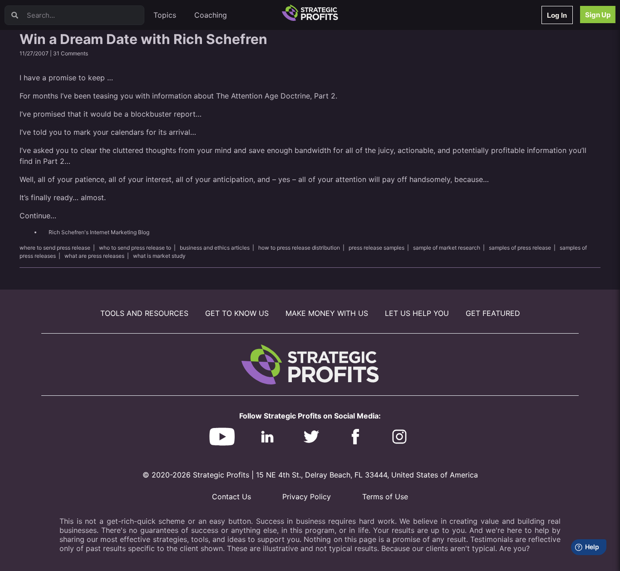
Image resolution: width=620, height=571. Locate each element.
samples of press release (520, 247)
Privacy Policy (306, 496)
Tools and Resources (144, 313)
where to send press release (55, 247)
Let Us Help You (417, 313)
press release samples (376, 247)
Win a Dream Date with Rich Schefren (143, 39)
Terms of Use (385, 496)
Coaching (210, 15)
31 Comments (70, 53)
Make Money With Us (326, 313)
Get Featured (493, 313)
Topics (164, 15)
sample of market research (446, 247)
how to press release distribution (299, 247)
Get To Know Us (237, 313)
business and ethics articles (215, 247)
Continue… (38, 215)
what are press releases (94, 255)
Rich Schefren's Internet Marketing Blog (99, 232)
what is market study (159, 255)
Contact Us (231, 496)
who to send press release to (135, 247)
